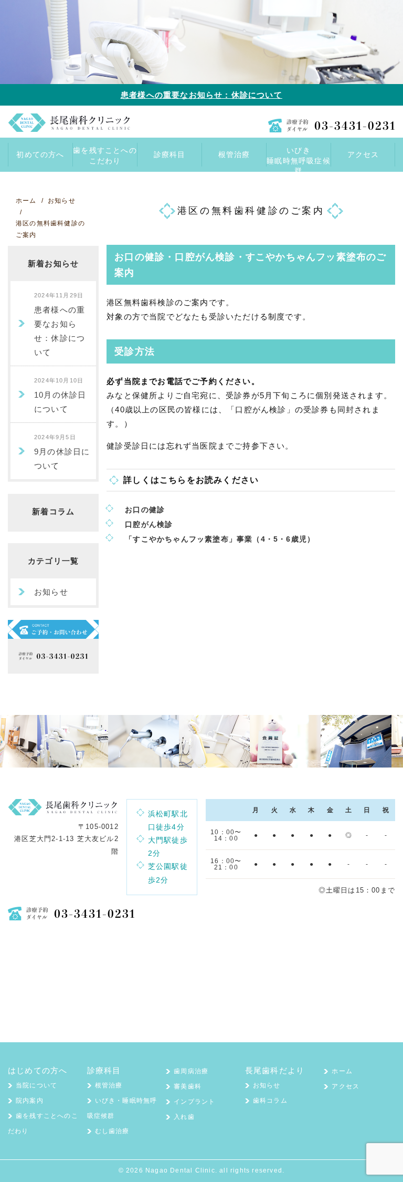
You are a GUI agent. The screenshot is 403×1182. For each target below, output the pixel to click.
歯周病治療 (191, 1071)
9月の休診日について (62, 452)
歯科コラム (270, 1100)
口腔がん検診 (149, 524)
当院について (36, 1085)
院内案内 (30, 1100)
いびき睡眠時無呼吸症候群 (299, 156)
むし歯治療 (112, 1131)
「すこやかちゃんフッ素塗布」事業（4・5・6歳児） (228, 539)
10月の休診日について (60, 395)
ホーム (342, 1071)
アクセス (345, 1086)
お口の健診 (145, 509)
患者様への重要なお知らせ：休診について (201, 94)
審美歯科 (188, 1086)
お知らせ (51, 591)
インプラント (194, 1101)
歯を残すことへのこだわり (105, 155)
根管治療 (109, 1085)
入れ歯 (184, 1117)
